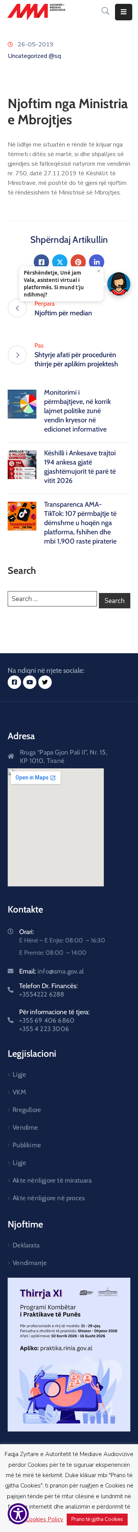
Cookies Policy (44, 1519)
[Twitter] (59, 262)
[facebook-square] (14, 682)
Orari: (26, 932)
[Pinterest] (78, 262)
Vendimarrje (30, 1263)
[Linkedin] (96, 262)
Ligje (19, 1074)
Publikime (27, 1145)
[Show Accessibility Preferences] (18, 1513)
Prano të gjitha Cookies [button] (97, 1519)
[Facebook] (41, 262)
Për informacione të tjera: (54, 1020)
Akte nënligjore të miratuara (52, 1180)
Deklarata (26, 1245)
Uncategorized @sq (34, 56)
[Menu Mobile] (123, 12)
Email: (51, 971)
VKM (19, 1092)
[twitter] (45, 682)
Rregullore (27, 1110)
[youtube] (29, 682)
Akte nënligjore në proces (49, 1198)
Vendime (25, 1127)
